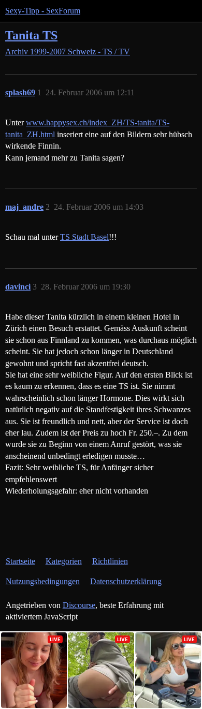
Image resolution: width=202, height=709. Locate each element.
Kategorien (64, 561)
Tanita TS (31, 35)
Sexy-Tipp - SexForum (42, 10)
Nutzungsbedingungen (43, 581)
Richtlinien (110, 561)
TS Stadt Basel (84, 237)
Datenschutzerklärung (126, 581)
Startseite (20, 561)
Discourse (79, 605)
